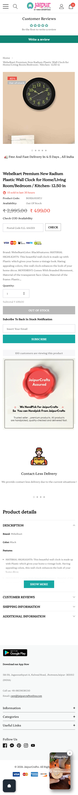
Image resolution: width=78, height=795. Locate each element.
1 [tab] (32, 150)
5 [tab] (46, 150)
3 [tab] (39, 150)
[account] (61, 6)
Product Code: (11, 198)
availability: (10, 203)
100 (17, 353)
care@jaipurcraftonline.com (26, 695)
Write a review (39, 39)
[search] (15, 6)
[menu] (6, 6)
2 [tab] (35, 150)
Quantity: (8, 285)
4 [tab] (42, 150)
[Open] (9, 785)
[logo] (39, 6)
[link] (15, 653)
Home (6, 57)
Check (53, 227)
